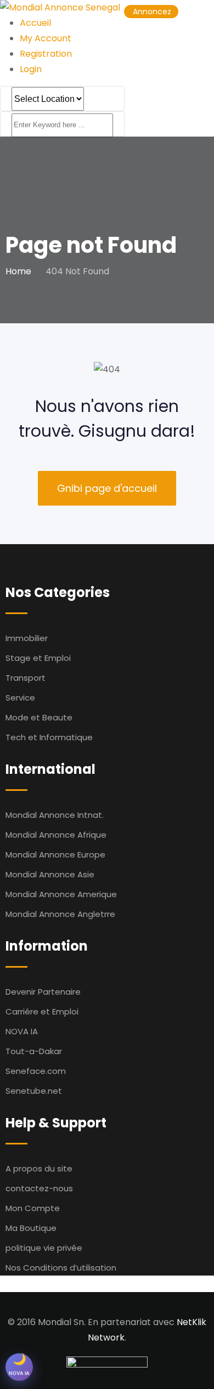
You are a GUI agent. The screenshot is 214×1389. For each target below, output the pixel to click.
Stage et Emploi (38, 658)
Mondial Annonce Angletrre (60, 914)
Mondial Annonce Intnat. (54, 815)
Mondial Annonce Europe (55, 854)
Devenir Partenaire (43, 991)
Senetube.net (33, 1091)
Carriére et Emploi (41, 1011)
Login (31, 69)
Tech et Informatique (49, 737)
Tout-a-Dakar (33, 1051)
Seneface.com (35, 1071)
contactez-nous (39, 1188)
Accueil (35, 23)
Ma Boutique (31, 1228)
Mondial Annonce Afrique (55, 834)
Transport (25, 677)
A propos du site (38, 1168)
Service (20, 697)
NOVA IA (21, 1031)
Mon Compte (32, 1208)
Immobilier (26, 638)
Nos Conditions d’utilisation (60, 1267)
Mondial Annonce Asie (49, 874)
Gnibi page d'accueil (107, 488)
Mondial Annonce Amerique (61, 894)
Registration (46, 53)
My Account (45, 38)
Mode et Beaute (38, 717)
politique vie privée (43, 1248)
